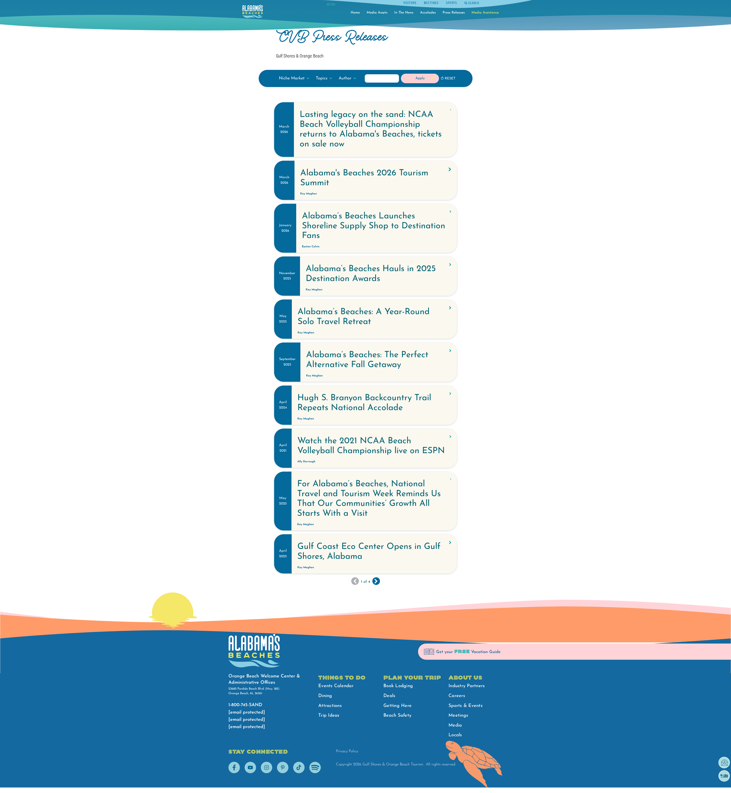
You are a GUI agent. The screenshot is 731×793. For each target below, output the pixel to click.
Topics (321, 78)
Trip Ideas (328, 715)
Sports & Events (465, 706)
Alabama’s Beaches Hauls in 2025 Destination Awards (371, 274)
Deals (389, 696)
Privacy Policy (347, 751)
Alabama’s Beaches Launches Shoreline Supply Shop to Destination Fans (373, 226)
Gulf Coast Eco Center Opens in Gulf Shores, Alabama (369, 551)
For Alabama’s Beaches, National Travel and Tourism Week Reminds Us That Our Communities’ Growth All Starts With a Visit (369, 499)
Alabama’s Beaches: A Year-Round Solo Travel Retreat (364, 317)
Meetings (431, 2)
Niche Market (292, 78)
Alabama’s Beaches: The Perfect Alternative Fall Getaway (367, 360)
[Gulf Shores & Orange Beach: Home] (252, 12)
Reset (450, 78)
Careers (456, 696)
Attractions (330, 706)
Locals (455, 735)
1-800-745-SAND (245, 705)
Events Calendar (336, 686)
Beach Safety (397, 715)
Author (345, 78)
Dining (325, 696)
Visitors (409, 2)
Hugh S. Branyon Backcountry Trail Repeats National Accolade (364, 403)
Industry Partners (466, 686)
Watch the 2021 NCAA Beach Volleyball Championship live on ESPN (371, 446)
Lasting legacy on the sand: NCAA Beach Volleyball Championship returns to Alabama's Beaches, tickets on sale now (371, 129)
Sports (451, 2)
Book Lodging (398, 686)
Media (455, 725)
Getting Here (397, 706)
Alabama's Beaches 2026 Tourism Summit (364, 178)
